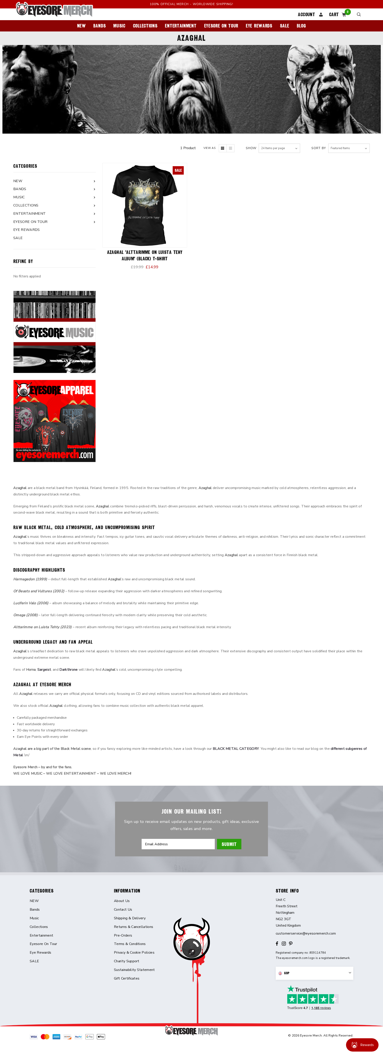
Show (251, 148)
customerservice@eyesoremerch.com (306, 933)
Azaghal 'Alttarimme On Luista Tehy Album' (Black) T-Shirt (145, 255)
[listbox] (349, 148)
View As (209, 148)
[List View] (230, 148)
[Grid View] (223, 148)
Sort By (318, 148)
